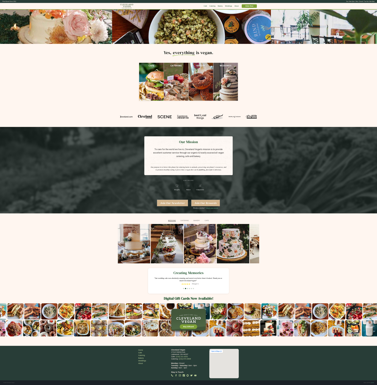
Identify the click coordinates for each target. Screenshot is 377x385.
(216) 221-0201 (182, 357)
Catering (212, 6)
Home (140, 350)
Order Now (249, 6)
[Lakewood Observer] (171, 117)
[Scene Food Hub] (152, 117)
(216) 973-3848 (185, 359)
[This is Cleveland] (205, 117)
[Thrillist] (241, 117)
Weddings (228, 6)
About (236, 6)
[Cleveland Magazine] (133, 117)
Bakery (220, 6)
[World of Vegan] (222, 117)
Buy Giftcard (188, 327)
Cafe (205, 6)
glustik (372, 382)
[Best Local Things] (188, 117)
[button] (257, 244)
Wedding (172, 220)
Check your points (212, 208)
